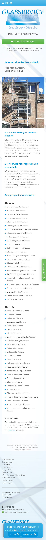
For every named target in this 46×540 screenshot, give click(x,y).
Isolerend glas (7, 467)
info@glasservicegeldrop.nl (14, 509)
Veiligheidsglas (7, 470)
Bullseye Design (20, 449)
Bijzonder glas (7, 472)
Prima (13, 534)
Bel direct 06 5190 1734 (24, 34)
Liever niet (28, 534)
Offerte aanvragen (24, 41)
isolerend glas (7, 483)
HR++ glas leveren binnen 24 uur (13, 475)
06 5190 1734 (10, 507)
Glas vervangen (7, 462)
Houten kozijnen (8, 480)
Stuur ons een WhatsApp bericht (16, 512)
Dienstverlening (21, 447)
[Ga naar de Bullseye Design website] (29, 449)
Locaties (11, 447)
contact (12, 430)
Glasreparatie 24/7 (8, 459)
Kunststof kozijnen (8, 477)
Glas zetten (6, 465)
